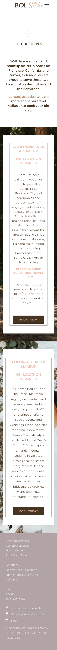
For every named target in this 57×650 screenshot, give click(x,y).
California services (17, 545)
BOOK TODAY (28, 319)
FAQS (9, 589)
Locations (12, 565)
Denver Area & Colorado (21, 569)
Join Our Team (15, 598)
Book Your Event (17, 555)
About (10, 594)
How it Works (15, 550)
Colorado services (17, 540)
